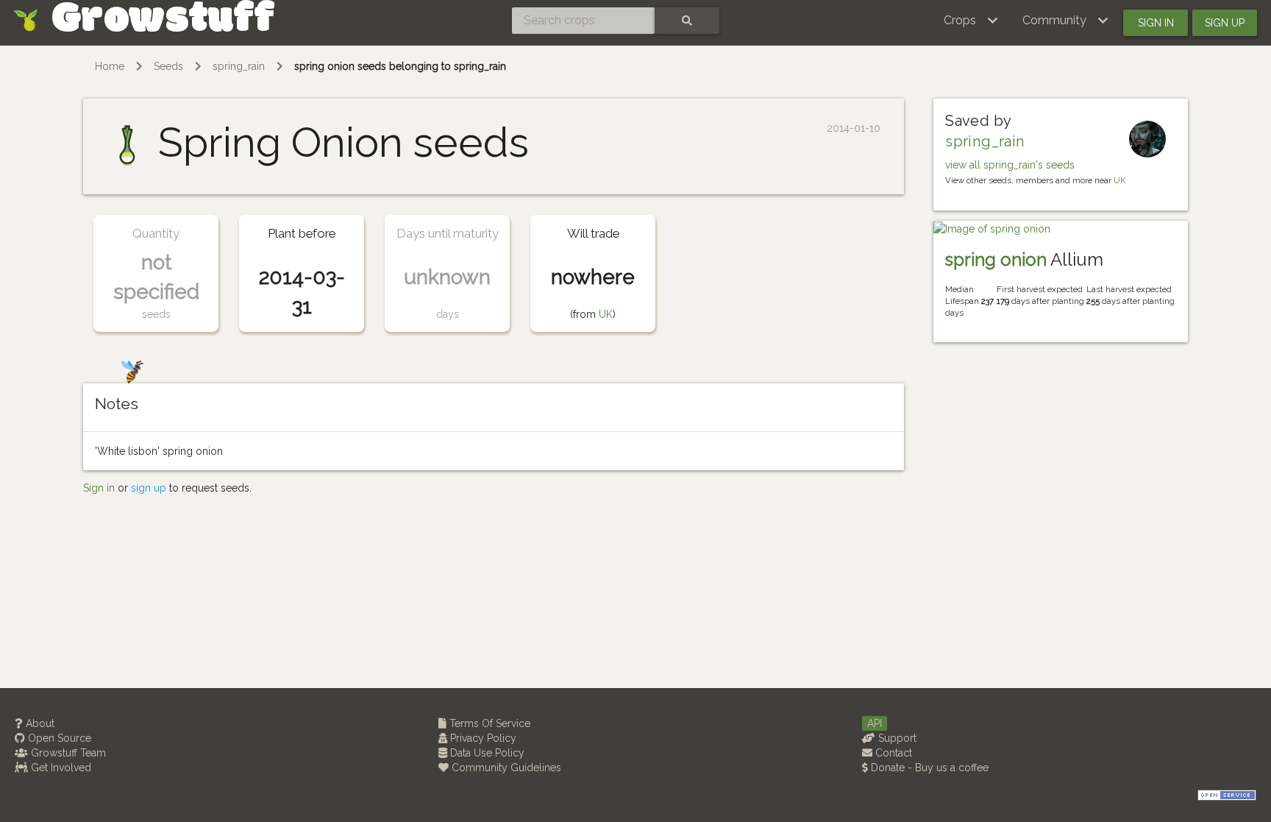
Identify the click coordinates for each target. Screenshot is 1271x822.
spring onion (996, 259)
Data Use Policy (485, 753)
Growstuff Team (67, 753)
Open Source (58, 738)
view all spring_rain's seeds (1010, 165)
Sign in (1156, 23)
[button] (971, 20)
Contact (892, 753)
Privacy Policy (481, 738)
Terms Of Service (488, 723)
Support (895, 738)
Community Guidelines (505, 767)
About (38, 723)
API (874, 723)
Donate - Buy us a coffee (928, 767)
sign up (148, 488)
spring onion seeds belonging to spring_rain (400, 66)
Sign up (1225, 23)
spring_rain (239, 66)
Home (109, 66)
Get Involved (59, 767)
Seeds (168, 66)
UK (606, 314)
